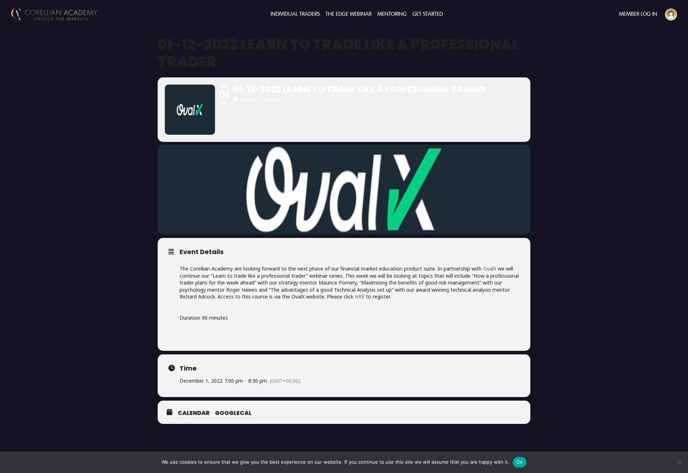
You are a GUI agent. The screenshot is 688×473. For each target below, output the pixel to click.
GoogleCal (233, 413)
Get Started (427, 14)
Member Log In (638, 14)
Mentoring (392, 14)
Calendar (194, 413)
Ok (519, 462)
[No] (679, 462)
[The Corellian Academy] (54, 14)
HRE (359, 296)
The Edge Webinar (348, 14)
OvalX (489, 268)
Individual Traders (295, 14)
